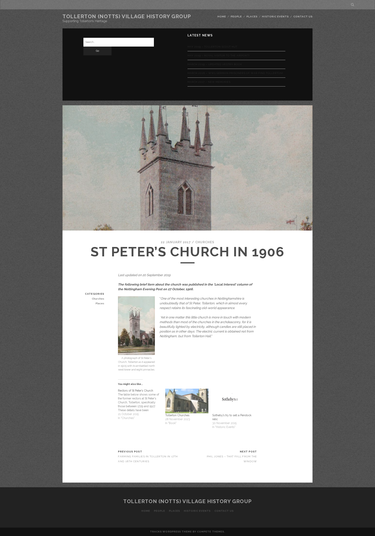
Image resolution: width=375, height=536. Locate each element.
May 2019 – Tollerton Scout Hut (212, 46)
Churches (204, 242)
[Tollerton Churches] (186, 401)
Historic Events (275, 16)
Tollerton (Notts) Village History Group (126, 16)
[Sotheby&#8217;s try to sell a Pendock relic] (233, 401)
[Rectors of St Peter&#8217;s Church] (141, 404)
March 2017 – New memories (209, 81)
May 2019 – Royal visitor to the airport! (219, 55)
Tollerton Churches (177, 415)
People (236, 16)
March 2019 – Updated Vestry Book (215, 64)
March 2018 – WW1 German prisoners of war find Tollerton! (235, 73)
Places (251, 16)
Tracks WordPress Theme (171, 531)
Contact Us (302, 16)
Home (221, 16)
